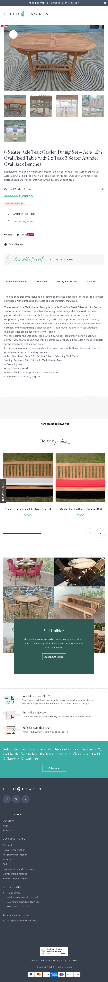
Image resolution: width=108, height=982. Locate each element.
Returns (7, 859)
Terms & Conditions (40, 960)
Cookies (73, 960)
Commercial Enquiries (15, 873)
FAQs (5, 864)
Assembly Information (15, 854)
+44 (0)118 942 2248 (18, 915)
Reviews (91, 281)
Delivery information (14, 849)
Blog (5, 825)
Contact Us (9, 845)
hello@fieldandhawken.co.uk (22, 920)
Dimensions (41, 281)
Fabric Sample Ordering (16, 878)
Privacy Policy (59, 960)
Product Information (16, 281)
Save (6, 26)
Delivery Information (66, 281)
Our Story (8, 820)
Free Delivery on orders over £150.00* (54, 3)
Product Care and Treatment (19, 869)
